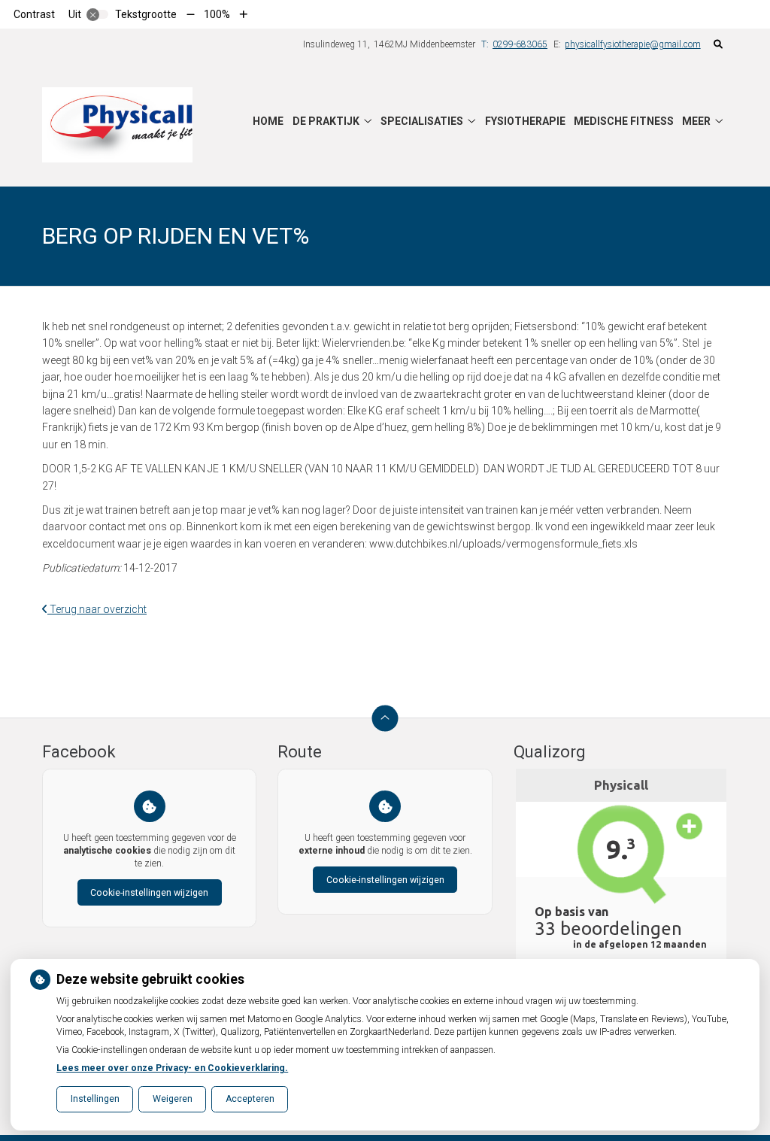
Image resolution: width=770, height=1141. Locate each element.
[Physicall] (117, 124)
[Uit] (97, 14)
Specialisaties (421, 121)
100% (217, 14)
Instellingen (95, 1099)
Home (268, 121)
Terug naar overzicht (97, 609)
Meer (696, 121)
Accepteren (250, 1099)
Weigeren (172, 1099)
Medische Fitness (624, 121)
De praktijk (326, 121)
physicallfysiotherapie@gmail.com (633, 44)
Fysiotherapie (525, 121)
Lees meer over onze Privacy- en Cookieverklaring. (172, 1068)
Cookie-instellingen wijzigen (149, 893)
